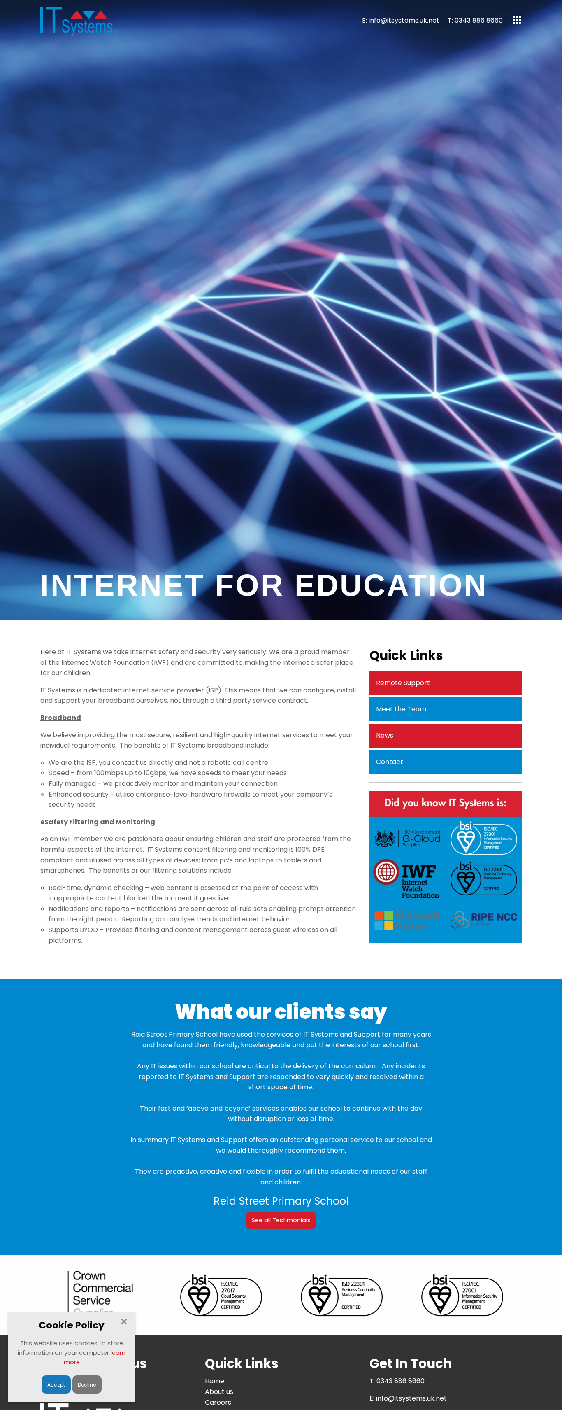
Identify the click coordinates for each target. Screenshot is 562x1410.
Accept (56, 1384)
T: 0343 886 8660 (475, 20)
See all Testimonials (281, 1220)
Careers (218, 1402)
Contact (389, 762)
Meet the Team (401, 709)
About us (219, 1391)
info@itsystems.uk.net (411, 1398)
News (384, 735)
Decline (87, 1384)
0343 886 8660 (400, 1381)
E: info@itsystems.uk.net (400, 20)
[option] (445, 867)
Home (214, 1381)
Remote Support (403, 683)
